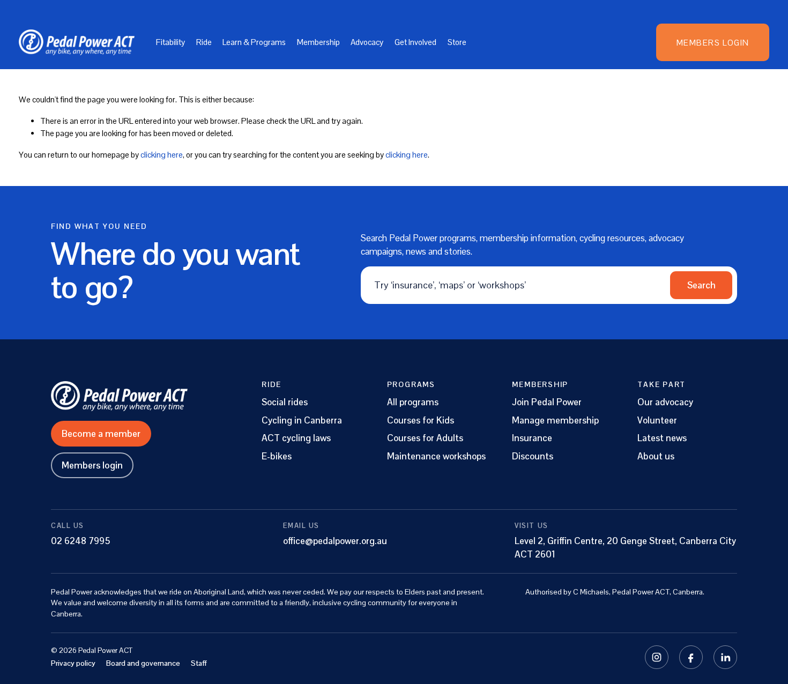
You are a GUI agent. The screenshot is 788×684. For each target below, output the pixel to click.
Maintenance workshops (436, 456)
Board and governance (143, 663)
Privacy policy (73, 663)
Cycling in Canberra (302, 420)
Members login (92, 465)
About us (655, 456)
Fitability (170, 42)
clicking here (161, 155)
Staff (199, 663)
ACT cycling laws (296, 438)
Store (457, 42)
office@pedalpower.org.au (335, 541)
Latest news (662, 438)
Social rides (285, 402)
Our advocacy (665, 402)
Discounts (532, 456)
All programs (412, 402)
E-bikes (277, 456)
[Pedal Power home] (139, 396)
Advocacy (367, 42)
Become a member (101, 434)
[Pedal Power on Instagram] (656, 657)
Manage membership (555, 420)
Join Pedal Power (547, 402)
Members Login (713, 43)
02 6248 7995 (80, 541)
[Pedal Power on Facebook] (691, 657)
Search (701, 285)
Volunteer (657, 420)
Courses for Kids (420, 420)
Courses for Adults (425, 438)
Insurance (532, 438)
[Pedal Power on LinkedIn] (725, 657)
